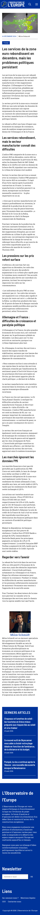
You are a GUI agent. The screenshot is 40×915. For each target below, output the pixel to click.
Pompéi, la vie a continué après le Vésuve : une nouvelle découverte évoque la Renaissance (19, 764)
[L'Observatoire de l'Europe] (13, 4)
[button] (29, 4)
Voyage (6, 43)
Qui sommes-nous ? (10, 898)
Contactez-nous (14, 901)
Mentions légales (28, 898)
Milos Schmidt (24, 36)
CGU (4, 901)
